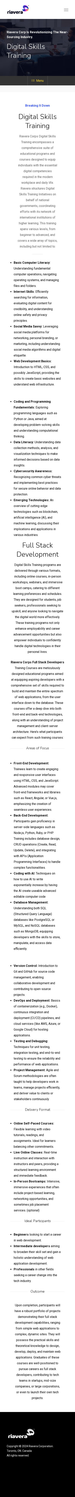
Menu (40, 81)
